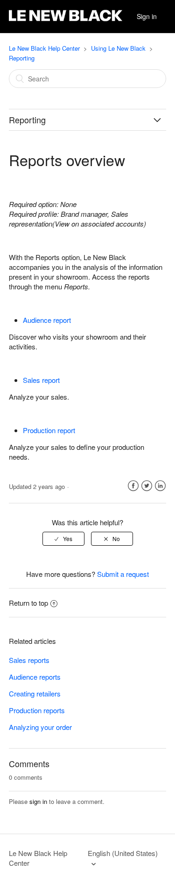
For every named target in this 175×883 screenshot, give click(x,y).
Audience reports (35, 677)
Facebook (133, 486)
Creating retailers (35, 693)
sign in (38, 801)
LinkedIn (160, 486)
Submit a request (123, 574)
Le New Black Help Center (44, 48)
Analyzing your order (40, 727)
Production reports (37, 710)
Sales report (41, 380)
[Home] (65, 21)
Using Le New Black (118, 48)
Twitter (147, 486)
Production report (49, 430)
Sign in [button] (147, 16)
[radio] (63, 539)
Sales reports (29, 660)
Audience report (47, 320)
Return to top (28, 603)
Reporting (22, 58)
